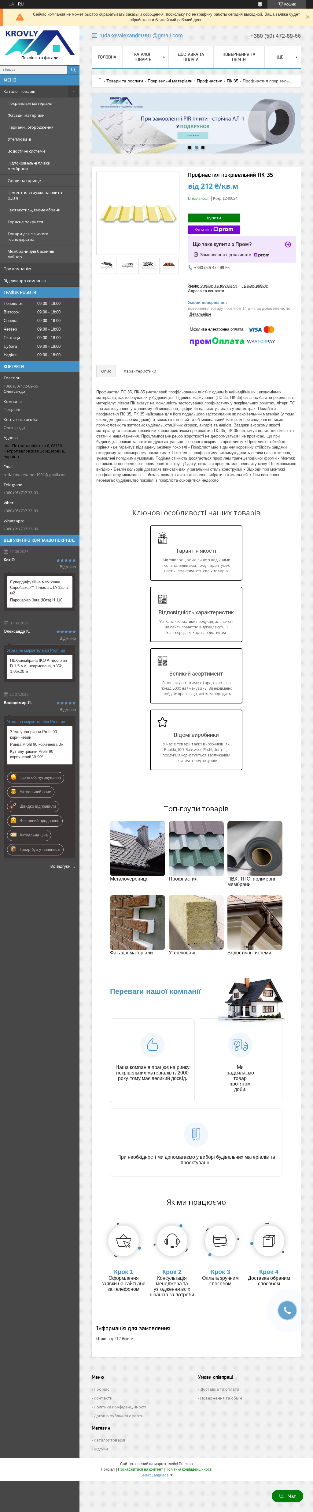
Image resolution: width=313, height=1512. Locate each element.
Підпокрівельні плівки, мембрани (29, 165)
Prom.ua (186, 1464)
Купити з (203, 229)
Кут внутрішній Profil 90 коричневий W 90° (31, 754)
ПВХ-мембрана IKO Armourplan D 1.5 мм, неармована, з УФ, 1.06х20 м (38, 666)
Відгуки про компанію (25, 280)
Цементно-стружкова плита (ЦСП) (35, 195)
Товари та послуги (124, 80)
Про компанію (17, 268)
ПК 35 (232, 80)
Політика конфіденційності (120, 1407)
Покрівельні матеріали (30, 103)
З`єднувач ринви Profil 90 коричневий (33, 734)
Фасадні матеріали (26, 115)
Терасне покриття (25, 222)
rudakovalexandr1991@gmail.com (35, 474)
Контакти (103, 1398)
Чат (292, 1496)
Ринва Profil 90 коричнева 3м (37, 744)
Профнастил (209, 80)
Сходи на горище (24, 180)
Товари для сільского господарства (28, 236)
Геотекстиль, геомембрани (34, 210)
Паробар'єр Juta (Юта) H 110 (36, 600)
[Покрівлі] (40, 42)
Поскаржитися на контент (140, 1469)
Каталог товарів (19, 91)
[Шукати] (73, 69)
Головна (107, 57)
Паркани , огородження (30, 127)
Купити (214, 218)
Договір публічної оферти (119, 1416)
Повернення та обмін (239, 57)
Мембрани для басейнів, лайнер (31, 254)
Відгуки (101, 1449)
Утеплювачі (19, 139)
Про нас (101, 1389)
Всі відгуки (60, 866)
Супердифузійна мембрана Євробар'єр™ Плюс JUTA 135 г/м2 (39, 587)
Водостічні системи (26, 151)
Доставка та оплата (191, 57)
